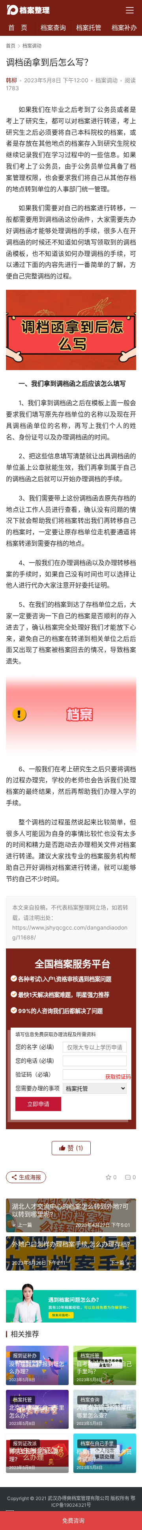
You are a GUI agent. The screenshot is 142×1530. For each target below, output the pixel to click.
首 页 (17, 27)
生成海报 (29, 1177)
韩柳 (11, 80)
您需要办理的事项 (37, 1088)
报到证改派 (25, 1444)
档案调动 (106, 80)
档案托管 (88, 27)
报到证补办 (25, 1356)
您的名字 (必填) (34, 1046)
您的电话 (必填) (34, 1060)
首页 (10, 46)
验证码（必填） (71, 1075)
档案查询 (53, 27)
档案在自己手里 (97, 1444)
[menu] (129, 10)
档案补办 (124, 27)
